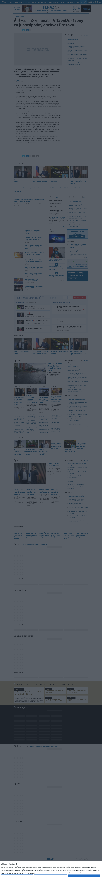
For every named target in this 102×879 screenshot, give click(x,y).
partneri (7, 866)
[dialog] (51, 870)
